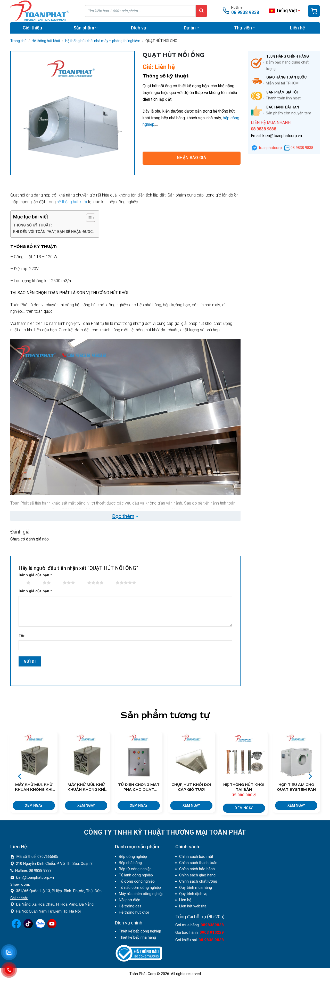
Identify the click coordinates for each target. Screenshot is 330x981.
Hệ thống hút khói (46, 41)
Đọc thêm (123, 516)
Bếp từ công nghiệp (135, 869)
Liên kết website (193, 906)
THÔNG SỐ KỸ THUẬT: (33, 225)
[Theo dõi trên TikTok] (28, 927)
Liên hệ (297, 27)
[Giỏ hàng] (314, 11)
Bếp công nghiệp (133, 856)
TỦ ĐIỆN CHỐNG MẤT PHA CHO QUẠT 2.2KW (139, 787)
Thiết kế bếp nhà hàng (137, 937)
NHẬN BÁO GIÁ (191, 157)
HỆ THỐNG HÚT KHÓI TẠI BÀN (243, 787)
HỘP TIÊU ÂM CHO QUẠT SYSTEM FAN (296, 787)
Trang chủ (18, 41)
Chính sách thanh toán (198, 862)
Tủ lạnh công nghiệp (136, 875)
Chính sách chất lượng (198, 881)
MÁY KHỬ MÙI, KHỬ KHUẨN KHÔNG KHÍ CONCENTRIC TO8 (33, 787)
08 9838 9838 (245, 12)
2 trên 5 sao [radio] (37, 583)
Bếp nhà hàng (130, 862)
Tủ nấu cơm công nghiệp (140, 887)
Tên (22, 635)
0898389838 (212, 925)
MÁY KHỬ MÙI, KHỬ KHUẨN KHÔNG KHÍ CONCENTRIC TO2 (86, 787)
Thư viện (243, 27)
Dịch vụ (138, 27)
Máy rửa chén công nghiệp (141, 893)
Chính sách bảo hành (197, 869)
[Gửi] (201, 11)
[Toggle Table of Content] (88, 217)
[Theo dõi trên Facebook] (16, 927)
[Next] (310, 776)
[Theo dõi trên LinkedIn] (40, 927)
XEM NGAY (34, 805)
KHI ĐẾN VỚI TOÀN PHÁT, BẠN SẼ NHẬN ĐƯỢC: (53, 232)
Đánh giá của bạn (35, 575)
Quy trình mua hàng (195, 887)
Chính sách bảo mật (196, 856)
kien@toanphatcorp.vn (35, 877)
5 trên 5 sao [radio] (110, 583)
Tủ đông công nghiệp (137, 881)
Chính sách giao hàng (197, 875)
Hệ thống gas (130, 906)
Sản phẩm (83, 27)
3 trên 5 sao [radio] (57, 583)
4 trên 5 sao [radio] (82, 583)
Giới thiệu (32, 27)
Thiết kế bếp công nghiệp (140, 931)
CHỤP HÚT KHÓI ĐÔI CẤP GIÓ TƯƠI (191, 787)
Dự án (190, 27)
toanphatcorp (270, 147)
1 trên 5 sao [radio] (21, 583)
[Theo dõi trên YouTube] (51, 927)
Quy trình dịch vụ (193, 893)
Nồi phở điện (129, 900)
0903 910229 (212, 932)
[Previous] (20, 776)
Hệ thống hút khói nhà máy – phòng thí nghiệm (102, 41)
